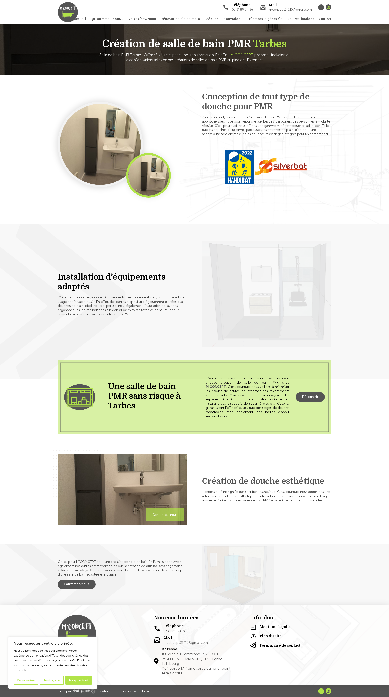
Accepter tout (78, 680)
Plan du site (270, 636)
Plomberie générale (265, 19)
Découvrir (310, 397)
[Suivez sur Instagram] (328, 7)
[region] (52, 663)
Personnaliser (26, 680)
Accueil (80, 19)
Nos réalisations (300, 19)
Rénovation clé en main (180, 19)
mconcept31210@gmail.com (290, 9)
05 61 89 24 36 (242, 9)
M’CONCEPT (241, 54)
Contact (325, 19)
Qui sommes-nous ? (107, 19)
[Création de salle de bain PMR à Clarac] (122, 523)
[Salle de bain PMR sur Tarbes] (148, 196)
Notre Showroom (142, 19)
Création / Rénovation (222, 19)
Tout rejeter (51, 680)
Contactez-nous (77, 584)
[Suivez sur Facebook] (321, 7)
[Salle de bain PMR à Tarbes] (100, 186)
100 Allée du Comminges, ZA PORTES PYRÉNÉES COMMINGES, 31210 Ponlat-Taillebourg (193, 659)
